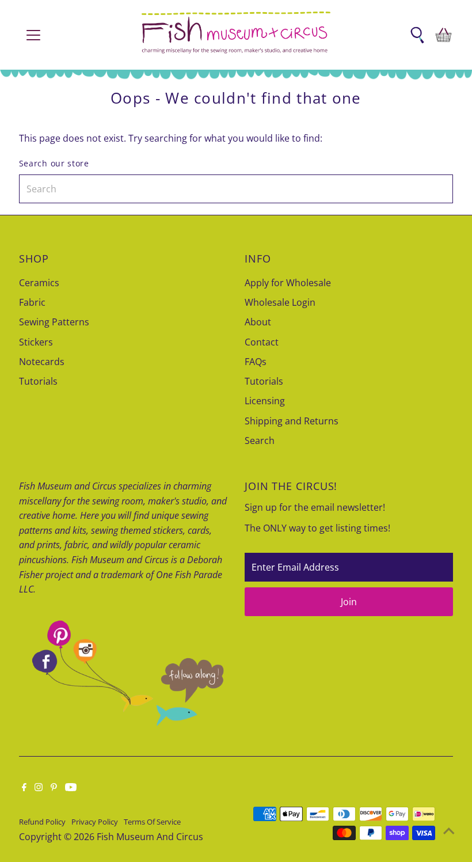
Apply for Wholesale (288, 282)
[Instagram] (38, 788)
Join (349, 601)
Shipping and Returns (291, 421)
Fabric (32, 302)
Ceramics (39, 282)
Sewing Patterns (54, 322)
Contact (262, 342)
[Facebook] (24, 788)
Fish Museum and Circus (150, 836)
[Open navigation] (70, 35)
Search (260, 440)
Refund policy (42, 822)
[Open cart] (443, 34)
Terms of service (152, 822)
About (258, 322)
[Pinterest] (54, 788)
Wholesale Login (280, 302)
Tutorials (38, 381)
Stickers (36, 342)
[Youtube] (70, 788)
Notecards (41, 361)
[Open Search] (417, 35)
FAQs (256, 361)
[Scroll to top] (448, 830)
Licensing (265, 400)
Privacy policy (94, 822)
